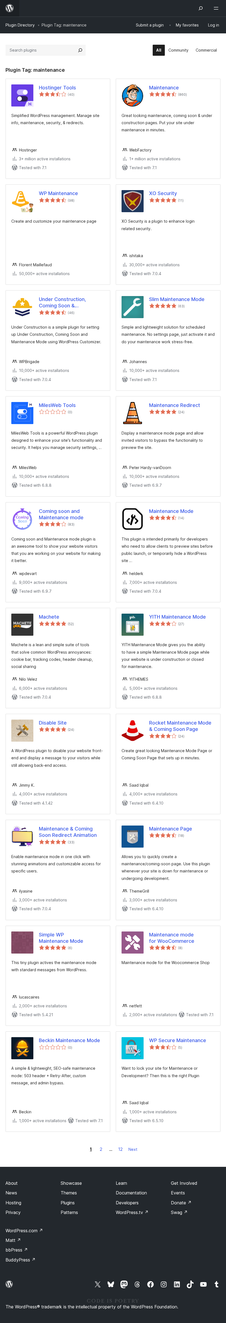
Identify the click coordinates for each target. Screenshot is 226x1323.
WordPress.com (24, 1230)
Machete (49, 617)
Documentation (131, 1193)
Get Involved (184, 1183)
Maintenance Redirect (174, 405)
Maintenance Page (170, 829)
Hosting (13, 1202)
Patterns (69, 1212)
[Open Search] (200, 8)
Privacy (13, 1212)
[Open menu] (217, 8)
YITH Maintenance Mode (177, 617)
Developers (127, 1202)
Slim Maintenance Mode (177, 299)
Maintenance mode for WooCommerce (171, 938)
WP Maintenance (58, 193)
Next (132, 1149)
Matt (13, 1240)
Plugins (68, 1202)
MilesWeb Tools (57, 405)
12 (120, 1149)
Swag (179, 1212)
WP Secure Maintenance (177, 1040)
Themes (69, 1193)
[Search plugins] (80, 50)
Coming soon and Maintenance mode (61, 514)
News (11, 1193)
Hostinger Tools (57, 87)
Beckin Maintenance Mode (69, 1040)
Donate (181, 1202)
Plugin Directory (20, 25)
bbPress (17, 1250)
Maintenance (164, 87)
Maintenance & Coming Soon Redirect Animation (68, 832)
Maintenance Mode (171, 511)
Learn (121, 1183)
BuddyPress (21, 1260)
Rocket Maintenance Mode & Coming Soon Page (180, 726)
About (12, 1183)
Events (178, 1193)
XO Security (163, 193)
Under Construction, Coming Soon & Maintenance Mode (62, 302)
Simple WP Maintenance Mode (61, 938)
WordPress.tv (132, 1212)
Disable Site (53, 723)
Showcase (71, 1183)
